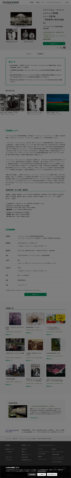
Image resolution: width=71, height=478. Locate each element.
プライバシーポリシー (42, 471)
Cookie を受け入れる (52, 474)
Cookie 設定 (32, 474)
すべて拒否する (42, 474)
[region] (35, 471)
